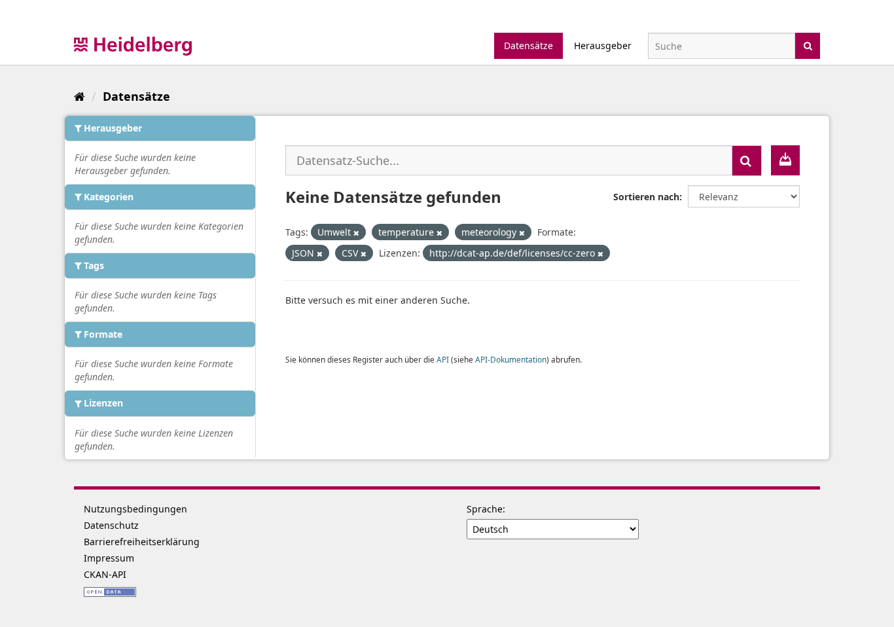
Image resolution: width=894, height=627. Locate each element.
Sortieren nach (646, 196)
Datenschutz (111, 525)
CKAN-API (105, 574)
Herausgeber (603, 45)
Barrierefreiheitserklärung (142, 541)
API (443, 359)
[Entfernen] (356, 233)
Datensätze (528, 45)
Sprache (485, 509)
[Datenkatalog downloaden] (785, 160)
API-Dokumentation (510, 359)
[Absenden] (808, 44)
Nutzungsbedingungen (135, 509)
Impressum (109, 558)
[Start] (79, 96)
